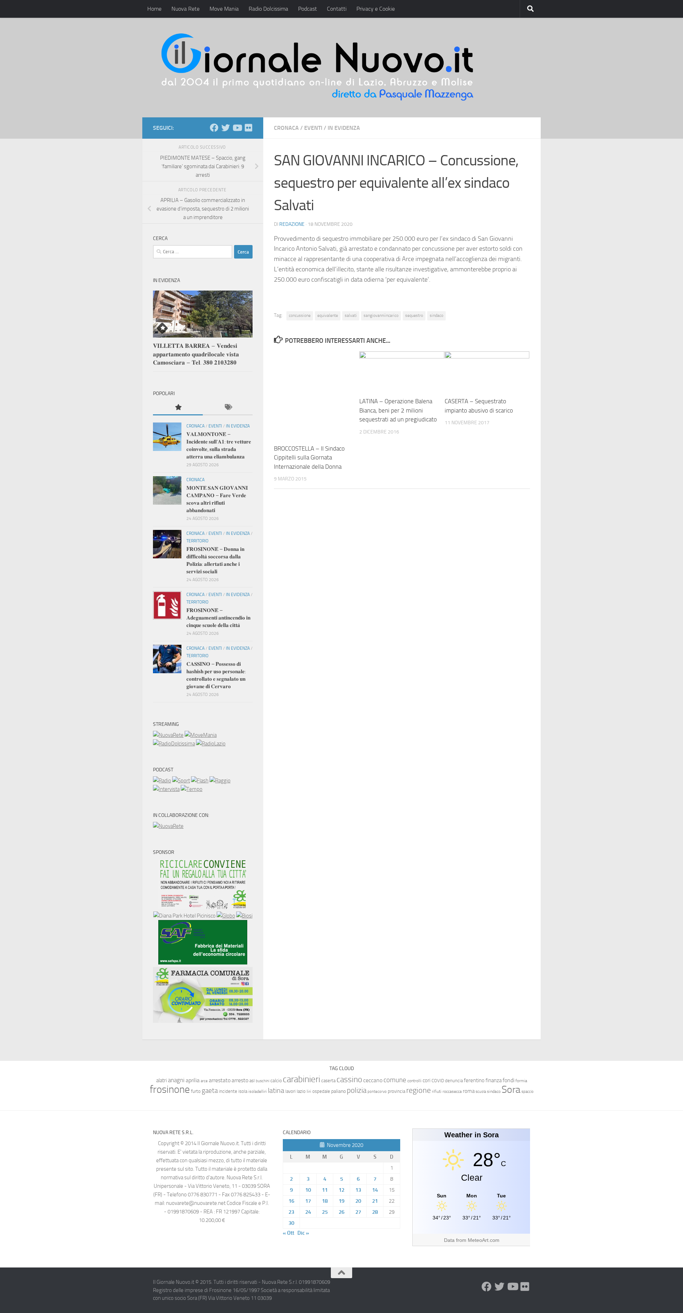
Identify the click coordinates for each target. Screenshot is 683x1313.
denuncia (454, 1080)
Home (154, 8)
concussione (300, 315)
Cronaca (286, 127)
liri (309, 1091)
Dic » (303, 1233)
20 (358, 1201)
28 (375, 1212)
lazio (301, 1091)
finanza (494, 1080)
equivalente (327, 315)
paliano (338, 1091)
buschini (262, 1081)
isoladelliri (257, 1091)
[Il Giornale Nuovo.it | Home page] (318, 67)
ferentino (474, 1080)
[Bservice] (203, 1021)
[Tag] (228, 407)
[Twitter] (225, 127)
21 (375, 1201)
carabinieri (301, 1079)
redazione (292, 224)
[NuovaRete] (168, 735)
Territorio (197, 540)
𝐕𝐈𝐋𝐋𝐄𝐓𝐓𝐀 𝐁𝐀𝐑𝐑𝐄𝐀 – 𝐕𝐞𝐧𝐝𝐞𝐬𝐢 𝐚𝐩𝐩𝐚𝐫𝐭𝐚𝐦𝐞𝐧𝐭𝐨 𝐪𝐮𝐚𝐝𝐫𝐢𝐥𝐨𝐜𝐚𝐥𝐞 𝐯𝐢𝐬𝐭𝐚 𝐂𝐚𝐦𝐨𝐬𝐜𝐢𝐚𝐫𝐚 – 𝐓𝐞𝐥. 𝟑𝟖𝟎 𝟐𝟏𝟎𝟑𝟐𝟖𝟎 (196, 354)
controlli (414, 1080)
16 (291, 1201)
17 (308, 1201)
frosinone (170, 1089)
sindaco (436, 315)
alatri (161, 1080)
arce (204, 1081)
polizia (356, 1090)
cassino (349, 1079)
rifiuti (436, 1091)
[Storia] (166, 789)
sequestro (414, 315)
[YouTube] (237, 127)
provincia (396, 1091)
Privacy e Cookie (375, 8)
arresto (240, 1080)
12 (341, 1190)
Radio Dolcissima (268, 8)
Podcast (307, 8)
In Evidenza (344, 127)
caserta (328, 1080)
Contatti (336, 8)
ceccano (372, 1080)
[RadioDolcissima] (174, 743)
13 (358, 1190)
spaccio (527, 1091)
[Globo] (226, 916)
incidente (228, 1091)
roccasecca (452, 1091)
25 (325, 1212)
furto (196, 1091)
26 (341, 1212)
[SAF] (202, 963)
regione (418, 1090)
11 (325, 1190)
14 (375, 1190)
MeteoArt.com (483, 1240)
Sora (511, 1089)
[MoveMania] (201, 735)
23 (291, 1212)
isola (242, 1091)
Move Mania (224, 8)
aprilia (193, 1080)
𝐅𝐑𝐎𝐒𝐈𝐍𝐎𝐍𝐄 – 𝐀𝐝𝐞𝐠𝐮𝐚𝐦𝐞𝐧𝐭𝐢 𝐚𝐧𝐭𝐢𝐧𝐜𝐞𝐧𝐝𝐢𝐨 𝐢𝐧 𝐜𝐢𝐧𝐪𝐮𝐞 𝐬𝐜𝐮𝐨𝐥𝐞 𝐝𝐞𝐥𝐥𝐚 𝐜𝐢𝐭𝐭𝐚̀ (218, 617)
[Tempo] (191, 789)
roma (469, 1091)
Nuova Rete (185, 8)
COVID (437, 1080)
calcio (276, 1081)
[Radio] (162, 780)
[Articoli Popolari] (178, 407)
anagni (176, 1080)
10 (308, 1190)
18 (325, 1201)
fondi (508, 1080)
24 (308, 1212)
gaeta (210, 1091)
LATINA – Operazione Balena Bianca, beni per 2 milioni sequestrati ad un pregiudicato (398, 410)
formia (521, 1080)
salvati (351, 315)
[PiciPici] (202, 907)
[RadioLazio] (211, 743)
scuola (481, 1091)
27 (358, 1212)
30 (291, 1223)
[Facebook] (214, 127)
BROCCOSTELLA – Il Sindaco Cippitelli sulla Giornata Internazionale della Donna (309, 457)
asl (252, 1080)
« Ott (288, 1233)
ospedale (321, 1091)
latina (276, 1090)
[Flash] (199, 780)
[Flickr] (248, 127)
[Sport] (181, 780)
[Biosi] (244, 916)
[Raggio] (220, 780)
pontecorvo (377, 1091)
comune (394, 1080)
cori (426, 1080)
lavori (290, 1091)
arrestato (220, 1080)
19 (341, 1201)
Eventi (313, 127)
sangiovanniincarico (381, 315)
